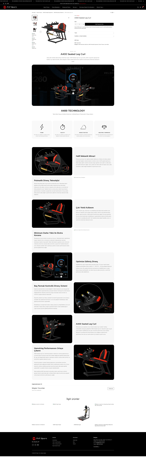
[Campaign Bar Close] (144, 1)
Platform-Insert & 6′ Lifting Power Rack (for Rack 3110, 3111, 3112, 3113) (104, 425)
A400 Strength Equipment (48, 12)
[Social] (33, 445)
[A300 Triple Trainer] (62, 413)
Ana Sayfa (33, 12)
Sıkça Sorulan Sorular (56, 445)
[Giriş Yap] (140, 7)
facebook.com (3, 3)
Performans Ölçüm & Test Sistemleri (86, 7)
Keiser (78, 15)
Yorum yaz (111, 388)
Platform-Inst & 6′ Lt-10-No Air (38, 424)
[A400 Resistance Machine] (112, 12)
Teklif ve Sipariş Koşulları (56, 443)
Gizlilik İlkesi (54, 440)
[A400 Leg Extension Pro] (110, 12)
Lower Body (106, 44)
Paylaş (77, 40)
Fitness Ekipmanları (56, 7)
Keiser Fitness (46, 7)
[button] (69, 31)
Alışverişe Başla (82, 3)
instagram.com (6, 3)
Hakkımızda (75, 440)
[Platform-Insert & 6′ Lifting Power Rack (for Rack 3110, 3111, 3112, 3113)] (104, 413)
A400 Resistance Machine (59, 12)
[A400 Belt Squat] (83, 413)
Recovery (75, 7)
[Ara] (138, 7)
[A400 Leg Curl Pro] (113, 12)
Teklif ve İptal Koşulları (56, 442)
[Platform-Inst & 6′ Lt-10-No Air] (41, 413)
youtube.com (8, 3)
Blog (74, 442)
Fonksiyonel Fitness (66, 7)
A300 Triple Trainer (57, 424)
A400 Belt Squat (77, 424)
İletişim (74, 443)
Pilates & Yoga (100, 7)
